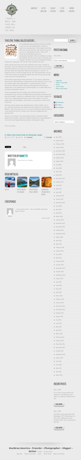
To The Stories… (62, 10)
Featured (18, 135)
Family (13, 135)
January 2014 (60, 264)
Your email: (57, 55)
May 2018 (59, 171)
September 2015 (60, 233)
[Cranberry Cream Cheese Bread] (46, 182)
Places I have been (61, 82)
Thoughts (39, 135)
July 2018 (58, 164)
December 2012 (60, 306)
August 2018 (59, 161)
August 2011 (59, 358)
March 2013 (59, 296)
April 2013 (59, 292)
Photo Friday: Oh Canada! (21, 190)
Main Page (34, 8)
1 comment (30, 137)
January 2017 (60, 199)
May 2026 (59, 137)
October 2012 (60, 313)
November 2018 (60, 154)
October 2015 (60, 230)
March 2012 (59, 333)
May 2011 (58, 368)
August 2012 (59, 316)
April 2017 (59, 192)
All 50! (7, 189)
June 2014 (59, 254)
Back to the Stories (61, 88)
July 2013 (58, 282)
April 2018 (59, 175)
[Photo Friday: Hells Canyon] (34, 182)
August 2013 (59, 278)
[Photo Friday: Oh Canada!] (22, 182)
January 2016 (60, 220)
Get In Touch (60, 86)
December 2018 (60, 151)
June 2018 (59, 168)
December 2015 (60, 223)
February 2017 (60, 195)
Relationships (33, 135)
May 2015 (59, 240)
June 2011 (59, 364)
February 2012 (60, 337)
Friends (24, 135)
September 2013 (60, 275)
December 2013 (60, 268)
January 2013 (60, 302)
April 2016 (59, 213)
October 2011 (60, 351)
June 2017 (59, 185)
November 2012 (60, 309)
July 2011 (58, 361)
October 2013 (60, 271)
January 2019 (60, 147)
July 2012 (58, 320)
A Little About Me (43, 10)
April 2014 (59, 258)
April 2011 (59, 371)
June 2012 (59, 323)
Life (27, 135)
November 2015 (60, 227)
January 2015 (60, 251)
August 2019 (59, 140)
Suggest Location (53, 10)
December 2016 (60, 202)
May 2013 (59, 289)
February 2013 (60, 299)
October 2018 (60, 158)
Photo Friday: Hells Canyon (33, 190)
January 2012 (60, 340)
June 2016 (59, 206)
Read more (59, 404)
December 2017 (60, 178)
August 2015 (59, 237)
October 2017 (60, 182)
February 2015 (60, 247)
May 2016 (59, 209)
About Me (59, 80)
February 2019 (60, 144)
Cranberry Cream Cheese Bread (45, 192)
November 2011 (60, 347)
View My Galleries (71, 10)
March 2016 (59, 216)
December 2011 (60, 344)
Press (58, 84)
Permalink (49, 137)
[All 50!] (10, 182)
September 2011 (60, 354)
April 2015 (59, 244)
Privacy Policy (48, 451)
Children (9, 135)
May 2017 (59, 189)
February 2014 (60, 261)
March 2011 (59, 375)
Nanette (20, 137)
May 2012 (59, 327)
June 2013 (59, 285)
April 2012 (59, 330)
